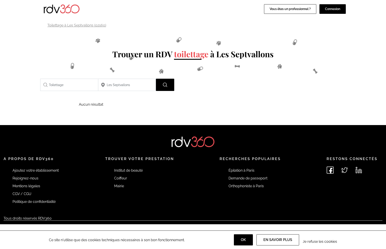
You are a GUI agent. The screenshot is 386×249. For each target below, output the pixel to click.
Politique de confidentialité (34, 202)
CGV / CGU (22, 194)
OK (243, 240)
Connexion (332, 9)
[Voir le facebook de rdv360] (330, 170)
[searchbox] (69, 85)
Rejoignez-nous (25, 178)
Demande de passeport (248, 178)
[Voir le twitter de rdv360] (344, 170)
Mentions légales (26, 186)
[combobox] (69, 85)
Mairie (119, 186)
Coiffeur (120, 178)
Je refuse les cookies (320, 241)
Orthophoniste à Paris (246, 186)
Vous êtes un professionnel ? (290, 9)
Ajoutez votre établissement (36, 170)
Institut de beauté (128, 170)
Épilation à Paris (241, 170)
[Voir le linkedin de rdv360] (358, 170)
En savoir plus (277, 240)
